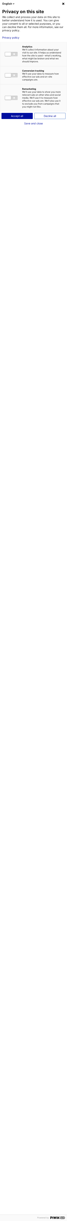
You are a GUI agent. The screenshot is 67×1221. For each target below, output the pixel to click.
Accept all (17, 116)
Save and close (33, 123)
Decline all (50, 116)
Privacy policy (10, 37)
